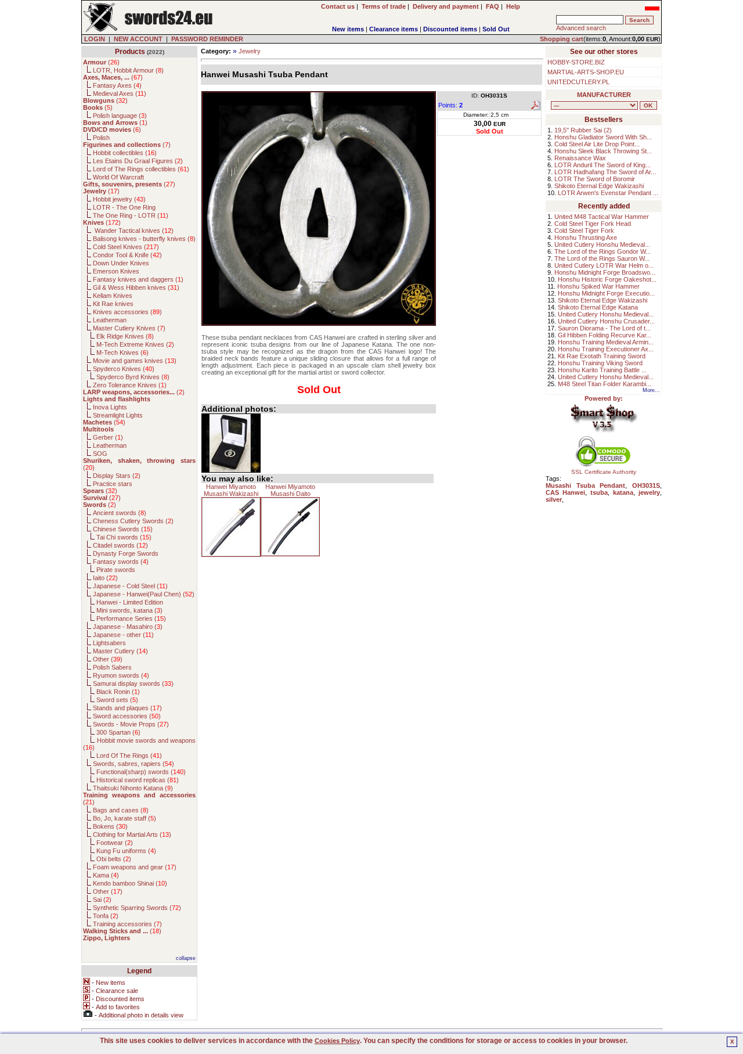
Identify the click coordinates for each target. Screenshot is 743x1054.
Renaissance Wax (580, 157)
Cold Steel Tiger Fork (584, 230)
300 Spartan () (118, 732)
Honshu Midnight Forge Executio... (606, 293)
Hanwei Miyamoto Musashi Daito (290, 490)
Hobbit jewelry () (119, 199)
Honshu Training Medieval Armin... (606, 342)
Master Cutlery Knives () (129, 328)
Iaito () (105, 577)
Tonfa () (105, 915)
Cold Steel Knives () (126, 246)
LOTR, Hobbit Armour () (128, 70)
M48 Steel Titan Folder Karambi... (604, 383)
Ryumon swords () (121, 675)
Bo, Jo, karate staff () (124, 818)
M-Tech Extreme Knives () (135, 344)
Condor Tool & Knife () (127, 254)
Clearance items (393, 29)
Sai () (102, 899)
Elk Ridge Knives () (125, 336)
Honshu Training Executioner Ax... (606, 349)
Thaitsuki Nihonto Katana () (133, 788)
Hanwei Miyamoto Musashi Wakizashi (231, 490)
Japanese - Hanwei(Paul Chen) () (143, 594)
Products (130, 52)
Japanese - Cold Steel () (130, 585)
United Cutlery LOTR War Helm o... (604, 265)
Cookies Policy (337, 1040)
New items (348, 29)
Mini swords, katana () (129, 610)
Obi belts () (113, 858)
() (101, 62)
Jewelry (250, 51)
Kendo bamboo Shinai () (130, 883)
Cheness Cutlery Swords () (133, 520)
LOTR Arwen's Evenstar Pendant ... (608, 192)
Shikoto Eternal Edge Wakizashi (599, 185)
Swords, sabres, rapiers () (133, 763)
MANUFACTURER (604, 94)
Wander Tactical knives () (133, 230)
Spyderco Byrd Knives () (132, 376)
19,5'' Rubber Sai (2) (583, 130)
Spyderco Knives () (123, 368)
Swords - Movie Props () (131, 724)
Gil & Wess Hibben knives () (136, 287)
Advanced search (581, 27)
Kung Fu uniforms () (126, 850)
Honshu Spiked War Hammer (598, 286)
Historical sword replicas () (137, 779)
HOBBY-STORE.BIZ (576, 62)
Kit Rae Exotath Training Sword (601, 355)
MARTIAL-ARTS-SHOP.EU (585, 72)
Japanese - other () (123, 634)
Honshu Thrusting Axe (585, 237)
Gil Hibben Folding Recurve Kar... (604, 335)
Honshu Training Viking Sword (600, 362)
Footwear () (114, 842)
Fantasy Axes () (117, 85)
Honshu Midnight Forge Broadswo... (604, 272)
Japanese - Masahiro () (128, 626)
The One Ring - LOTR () (130, 215)
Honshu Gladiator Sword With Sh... (603, 137)
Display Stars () (116, 475)
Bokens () (110, 826)
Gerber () (108, 437)
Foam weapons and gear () (134, 867)
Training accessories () (127, 923)
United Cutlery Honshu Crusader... (606, 321)
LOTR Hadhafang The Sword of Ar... (605, 171)
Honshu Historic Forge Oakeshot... (607, 279)
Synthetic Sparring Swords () (137, 907)
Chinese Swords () (123, 529)
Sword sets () (117, 699)
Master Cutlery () (120, 650)
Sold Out (496, 29)
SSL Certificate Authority (603, 472)
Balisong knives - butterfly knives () (144, 238)
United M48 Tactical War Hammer (601, 216)
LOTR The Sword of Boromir (594, 178)
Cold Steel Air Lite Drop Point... (597, 144)
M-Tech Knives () (122, 352)
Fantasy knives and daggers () (138, 279)
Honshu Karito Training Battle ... (602, 369)
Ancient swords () (119, 512)
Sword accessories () (127, 716)
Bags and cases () (121, 810)
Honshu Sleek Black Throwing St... (603, 151)
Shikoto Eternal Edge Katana (598, 307)
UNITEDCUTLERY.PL (578, 81)
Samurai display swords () (133, 683)
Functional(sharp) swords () (141, 771)
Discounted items (450, 29)
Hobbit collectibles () (125, 152)
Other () (107, 659)
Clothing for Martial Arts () (132, 834)
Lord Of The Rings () (129, 755)
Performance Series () (131, 618)
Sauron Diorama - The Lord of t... (604, 328)
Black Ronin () (118, 691)
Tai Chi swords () (124, 537)
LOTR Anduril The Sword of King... (602, 164)
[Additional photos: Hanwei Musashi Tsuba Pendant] (231, 443)
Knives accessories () (127, 311)
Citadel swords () (120, 545)
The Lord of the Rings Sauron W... (602, 258)
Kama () (106, 875)
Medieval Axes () (119, 93)
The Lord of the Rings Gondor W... (602, 251)
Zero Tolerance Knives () (130, 385)
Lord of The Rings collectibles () (141, 169)
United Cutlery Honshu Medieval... (602, 244)
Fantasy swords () (121, 561)
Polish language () (120, 115)
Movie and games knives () (134, 360)
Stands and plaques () (127, 707)
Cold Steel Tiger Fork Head (592, 223)
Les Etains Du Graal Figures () (138, 160)
